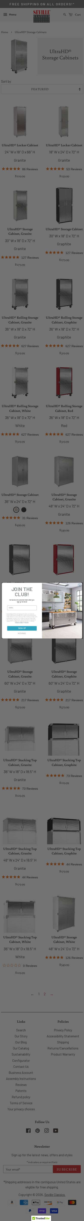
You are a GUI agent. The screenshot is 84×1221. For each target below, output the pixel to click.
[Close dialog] (79, 585)
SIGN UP (22, 628)
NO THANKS (22, 633)
